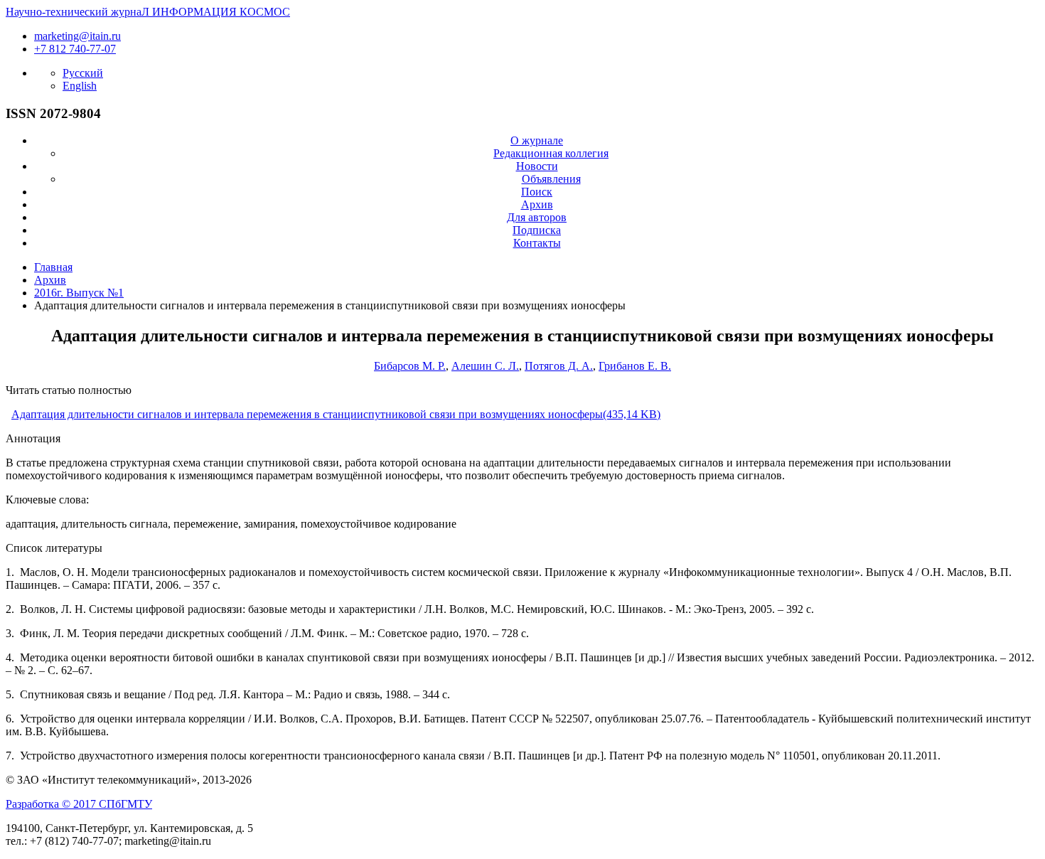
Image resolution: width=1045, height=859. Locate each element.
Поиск (536, 192)
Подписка (537, 230)
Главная (53, 267)
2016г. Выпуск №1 (79, 293)
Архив (537, 204)
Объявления (551, 179)
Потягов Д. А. (559, 366)
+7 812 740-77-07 (75, 49)
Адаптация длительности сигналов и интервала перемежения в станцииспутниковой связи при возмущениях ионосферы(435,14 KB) (335, 414)
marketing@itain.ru (77, 36)
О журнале (536, 140)
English (80, 86)
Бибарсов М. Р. (410, 366)
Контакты (537, 243)
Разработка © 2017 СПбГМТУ (79, 804)
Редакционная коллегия (551, 153)
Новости (537, 166)
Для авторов (537, 217)
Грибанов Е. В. (635, 366)
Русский (83, 73)
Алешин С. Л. (485, 366)
